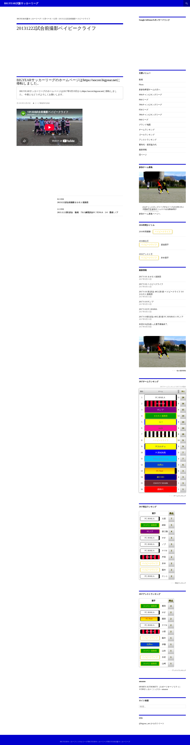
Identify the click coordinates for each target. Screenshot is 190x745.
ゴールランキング (147, 135)
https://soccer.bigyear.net (100, 80)
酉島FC (160, 489)
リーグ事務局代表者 (42, 103)
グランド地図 (145, 125)
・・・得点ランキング (178, 583)
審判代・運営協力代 (147, 145)
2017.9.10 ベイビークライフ (151, 284)
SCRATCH (160, 404)
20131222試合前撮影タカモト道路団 (72, 200)
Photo (141, 85)
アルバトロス (160, 434)
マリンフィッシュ (160, 459)
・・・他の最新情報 (179, 370)
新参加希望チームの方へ (149, 90)
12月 (55, 19)
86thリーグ (143, 100)
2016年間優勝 (145, 232)
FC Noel (159, 471)
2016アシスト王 (146, 254)
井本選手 (165, 258)
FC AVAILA (160, 397)
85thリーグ (143, 110)
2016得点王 (144, 241)
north (161, 428)
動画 (141, 80)
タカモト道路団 (160, 416)
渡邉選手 (165, 245)
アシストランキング (147, 140)
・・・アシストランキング (176, 670)
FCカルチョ (161, 446)
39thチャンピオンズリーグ (150, 105)
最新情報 (143, 150)
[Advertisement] (70, 51)
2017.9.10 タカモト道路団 (150, 277)
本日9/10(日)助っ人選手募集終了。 (154, 324)
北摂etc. (160, 465)
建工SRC (160, 477)
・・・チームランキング (177, 496)
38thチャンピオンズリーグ (150, 115)
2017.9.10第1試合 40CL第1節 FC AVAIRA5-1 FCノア (161, 317)
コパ (161, 422)
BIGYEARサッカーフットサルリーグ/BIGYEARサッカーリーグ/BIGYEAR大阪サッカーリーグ (95, 742)
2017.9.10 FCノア (146, 302)
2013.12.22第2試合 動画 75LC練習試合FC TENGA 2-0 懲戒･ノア (87, 210)
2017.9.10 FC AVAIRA (148, 309)
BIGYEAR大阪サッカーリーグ (21, 3)
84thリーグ (143, 120)
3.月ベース (47, 19)
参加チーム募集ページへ (149, 214)
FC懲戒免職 (161, 453)
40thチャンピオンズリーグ (150, 95)
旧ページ (143, 155)
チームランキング (147, 130)
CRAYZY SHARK (160, 483)
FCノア (160, 410)
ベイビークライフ (162, 232)
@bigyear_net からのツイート (151, 723)
